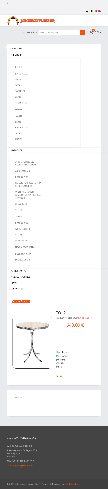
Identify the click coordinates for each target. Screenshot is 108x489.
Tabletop (20, 91)
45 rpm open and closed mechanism (25, 163)
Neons (14, 283)
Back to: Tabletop (21, 301)
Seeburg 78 (21, 240)
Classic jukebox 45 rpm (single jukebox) (28, 184)
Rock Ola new (23, 254)
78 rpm (19, 216)
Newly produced (24, 247)
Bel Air (18, 67)
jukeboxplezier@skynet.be (20, 465)
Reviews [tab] (18, 397)
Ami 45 (18, 209)
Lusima (19, 109)
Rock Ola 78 (22, 223)
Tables (19, 116)
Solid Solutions (72, 484)
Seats (18, 97)
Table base (21, 102)
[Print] (54, 304)
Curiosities (17, 288)
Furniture (16, 55)
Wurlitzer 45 (22, 171)
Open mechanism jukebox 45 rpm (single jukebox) (28, 195)
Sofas (18, 85)
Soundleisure (22, 260)
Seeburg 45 (21, 204)
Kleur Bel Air (62, 352)
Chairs (19, 79)
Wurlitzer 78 (22, 229)
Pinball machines (20, 277)
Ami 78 (18, 235)
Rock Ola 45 (22, 177)
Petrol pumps (18, 271)
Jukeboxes (16, 150)
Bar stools (21, 74)
